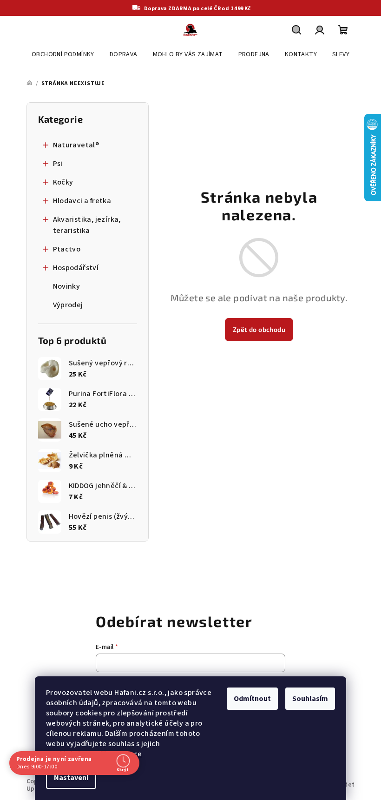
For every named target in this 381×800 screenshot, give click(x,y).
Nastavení (71, 778)
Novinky (66, 286)
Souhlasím (310, 699)
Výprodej (68, 305)
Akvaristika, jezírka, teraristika (87, 225)
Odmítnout (252, 699)
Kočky (63, 182)
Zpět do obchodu (259, 329)
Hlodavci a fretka (82, 201)
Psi (58, 164)
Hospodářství (76, 268)
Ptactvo (67, 249)
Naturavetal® (76, 145)
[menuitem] (63, 54)
